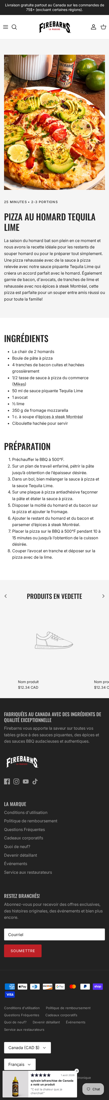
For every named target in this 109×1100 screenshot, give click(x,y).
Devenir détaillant (20, 855)
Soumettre (23, 951)
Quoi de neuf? (17, 846)
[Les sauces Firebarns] (54, 27)
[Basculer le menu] (5, 27)
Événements (15, 863)
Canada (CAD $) (24, 1047)
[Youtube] (26, 781)
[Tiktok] (35, 781)
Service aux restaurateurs (28, 872)
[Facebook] (7, 781)
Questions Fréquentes (24, 829)
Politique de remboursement (30, 820)
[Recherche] (16, 27)
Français (16, 1064)
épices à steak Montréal (60, 416)
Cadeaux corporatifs (23, 837)
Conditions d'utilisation (25, 812)
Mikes (19, 384)
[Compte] (92, 27)
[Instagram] (16, 781)
